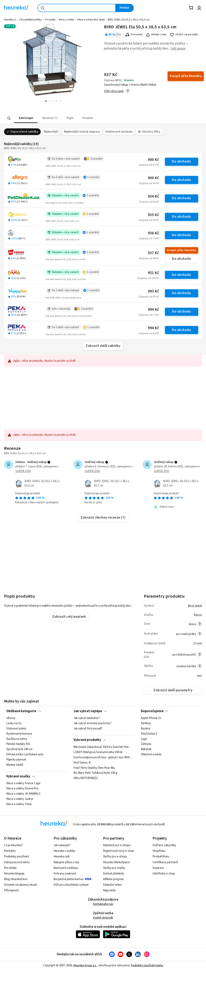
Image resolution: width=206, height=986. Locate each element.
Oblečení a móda (151, 754)
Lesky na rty (14, 723)
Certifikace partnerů (165, 862)
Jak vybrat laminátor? (86, 718)
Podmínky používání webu (147, 965)
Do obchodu (181, 161)
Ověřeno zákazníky (164, 845)
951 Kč (153, 273)
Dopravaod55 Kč (149, 183)
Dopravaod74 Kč (149, 315)
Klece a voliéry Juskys (19, 799)
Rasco (198, 615)
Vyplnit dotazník (103, 918)
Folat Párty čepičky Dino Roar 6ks (94, 768)
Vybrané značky (18, 776)
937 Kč (153, 253)
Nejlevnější (51, 132)
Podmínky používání (16, 856)
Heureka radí (61, 856)
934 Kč (153, 196)
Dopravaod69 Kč (149, 202)
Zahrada (146, 744)
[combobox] (76, 8)
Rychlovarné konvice (19, 734)
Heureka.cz (10, 19)
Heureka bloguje (14, 873)
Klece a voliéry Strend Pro (22, 789)
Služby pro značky (114, 868)
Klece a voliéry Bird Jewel (91, 19)
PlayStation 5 (149, 734)
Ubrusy (10, 718)
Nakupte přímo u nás (66, 862)
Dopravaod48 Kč (149, 258)
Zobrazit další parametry (172, 690)
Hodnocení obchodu (118, 132)
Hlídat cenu (158, 34)
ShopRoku (158, 851)
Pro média (10, 868)
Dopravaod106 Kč (148, 278)
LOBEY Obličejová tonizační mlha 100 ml (97, 752)
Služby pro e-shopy (115, 856)
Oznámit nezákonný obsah (20, 885)
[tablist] (78, 118)
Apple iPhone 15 (151, 718)
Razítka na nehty (16, 739)
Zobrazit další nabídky (103, 345)
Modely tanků (14, 765)
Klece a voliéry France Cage (23, 783)
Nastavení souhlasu (66, 868)
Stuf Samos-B (82, 763)
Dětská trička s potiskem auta (24, 754)
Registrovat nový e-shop (118, 851)
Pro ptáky (50, 19)
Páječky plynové (16, 760)
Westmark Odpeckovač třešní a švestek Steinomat (103, 747)
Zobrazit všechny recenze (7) (103, 517)
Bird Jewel (195, 606)
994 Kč (153, 309)
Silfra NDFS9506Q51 (85, 778)
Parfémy (146, 723)
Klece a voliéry (66, 19)
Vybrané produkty (87, 739)
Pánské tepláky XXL (18, 744)
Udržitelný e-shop (163, 873)
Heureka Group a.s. (85, 965)
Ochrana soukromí (65, 873)
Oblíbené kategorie (21, 711)
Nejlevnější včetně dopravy (82, 132)
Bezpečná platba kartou (68, 879)
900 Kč (153, 159)
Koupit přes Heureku (181, 250)
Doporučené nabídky (24, 132)
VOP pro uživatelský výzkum (71, 885)
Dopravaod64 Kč (149, 333)
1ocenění (93, 177)
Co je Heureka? (13, 845)
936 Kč (153, 233)
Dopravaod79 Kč (149, 238)
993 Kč (153, 291)
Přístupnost (11, 890)
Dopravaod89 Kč (149, 297)
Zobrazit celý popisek (69, 616)
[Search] (9, 118)
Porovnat (137, 34)
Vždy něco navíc (114, 91)
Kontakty (10, 851)
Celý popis (177, 48)
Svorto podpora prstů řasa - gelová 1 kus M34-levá (103, 757)
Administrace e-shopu (117, 845)
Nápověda (109, 890)
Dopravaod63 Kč (149, 165)
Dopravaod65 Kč (149, 220)
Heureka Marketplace (116, 862)
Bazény (145, 729)
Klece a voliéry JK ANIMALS (23, 794)
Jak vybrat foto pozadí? (87, 729)
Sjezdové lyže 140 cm (19, 749)
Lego (144, 739)
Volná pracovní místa (17, 862)
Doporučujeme (152, 711)
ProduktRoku (160, 856)
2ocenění (96, 159)
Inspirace (158, 868)
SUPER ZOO (23, 471)
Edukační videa (112, 885)
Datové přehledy (113, 873)
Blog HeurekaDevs (16, 879)
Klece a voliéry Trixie (19, 804)
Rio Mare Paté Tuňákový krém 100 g (95, 773)
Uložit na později (186, 34)
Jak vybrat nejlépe (87, 711)
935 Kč (153, 215)
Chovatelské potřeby (30, 19)
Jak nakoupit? (62, 845)
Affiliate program (113, 879)
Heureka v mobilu (64, 851)
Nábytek (146, 749)
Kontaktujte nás (103, 904)
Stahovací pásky (16, 729)
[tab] (26, 118)
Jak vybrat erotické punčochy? (92, 723)
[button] (26, 118)
